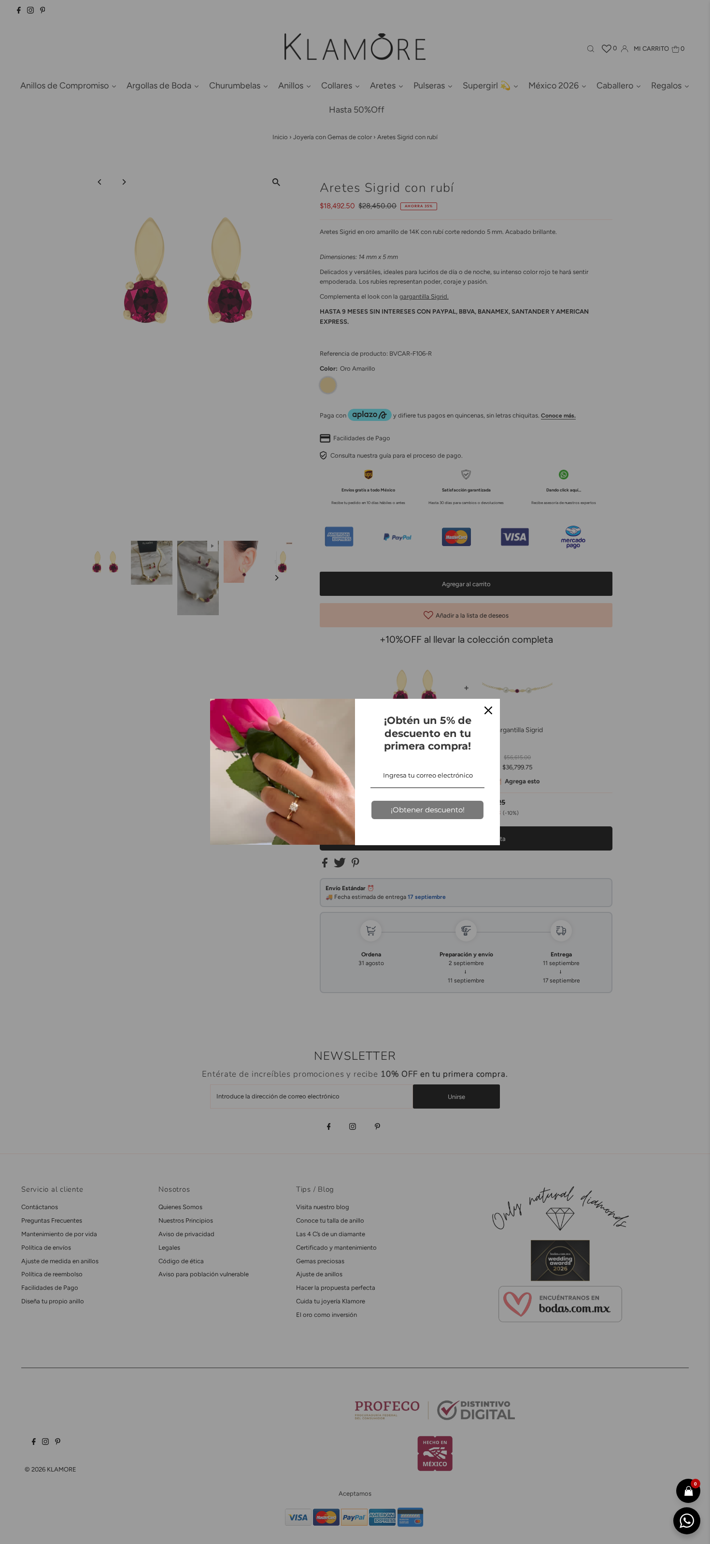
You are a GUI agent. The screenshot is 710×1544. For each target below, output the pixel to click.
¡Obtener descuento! (428, 809)
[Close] (488, 710)
